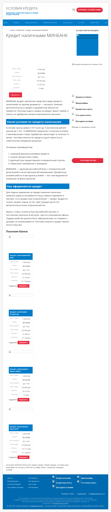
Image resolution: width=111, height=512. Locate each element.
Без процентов (34, 481)
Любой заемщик (50, 465)
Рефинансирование (50, 23)
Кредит (40, 465)
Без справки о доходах (15, 487)
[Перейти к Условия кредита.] (7, 29)
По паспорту (20, 467)
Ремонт (43, 467)
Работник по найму (33, 467)
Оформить (15, 95)
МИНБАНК (18, 465)
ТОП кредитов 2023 (88, 160)
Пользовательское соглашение (60, 503)
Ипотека (81, 23)
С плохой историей (13, 484)
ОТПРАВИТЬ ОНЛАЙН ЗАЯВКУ (89, 10)
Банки (5, 23)
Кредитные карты (31, 23)
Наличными (10, 467)
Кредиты (16, 23)
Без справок (32, 465)
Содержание (81, 494)
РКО (106, 23)
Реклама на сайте (67, 494)
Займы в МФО (94, 23)
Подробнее (13, 286)
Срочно (10, 478)
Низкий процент (13, 481)
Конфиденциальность (97, 494)
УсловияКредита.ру (36, 506)
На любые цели (62, 465)
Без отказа (32, 484)
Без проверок (33, 487)
